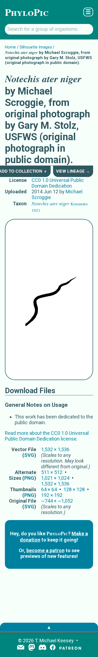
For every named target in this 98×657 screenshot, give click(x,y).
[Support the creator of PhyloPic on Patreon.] (70, 648)
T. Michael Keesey (54, 640)
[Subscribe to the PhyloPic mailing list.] (20, 647)
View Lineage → (73, 171)
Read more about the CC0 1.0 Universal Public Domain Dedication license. (47, 436)
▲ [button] (49, 627)
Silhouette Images (36, 47)
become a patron (45, 550)
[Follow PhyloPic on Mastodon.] (31, 648)
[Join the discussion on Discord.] (42, 647)
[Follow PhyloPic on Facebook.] (53, 647)
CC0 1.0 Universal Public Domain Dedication (58, 183)
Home (10, 47)
